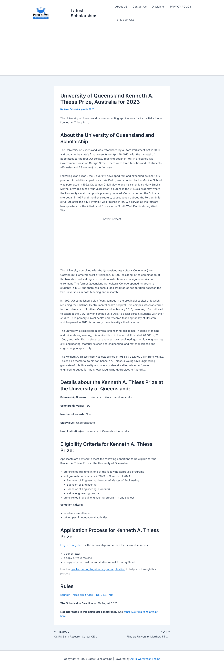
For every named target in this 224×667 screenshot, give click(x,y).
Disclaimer (158, 6)
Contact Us (139, 6)
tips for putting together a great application (98, 569)
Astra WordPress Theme (145, 658)
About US (121, 6)
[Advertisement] (112, 51)
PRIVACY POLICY (180, 6)
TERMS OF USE (124, 19)
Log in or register (71, 545)
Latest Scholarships (84, 13)
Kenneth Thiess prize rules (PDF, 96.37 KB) (86, 594)
